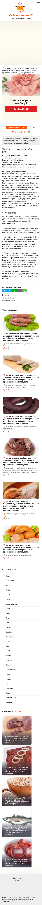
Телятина (9, 688)
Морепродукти (11, 604)
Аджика (9, 656)
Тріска (8, 679)
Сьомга (9, 674)
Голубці (9, 641)
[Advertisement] (21, 43)
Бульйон (9, 660)
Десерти (9, 627)
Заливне (9, 665)
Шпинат (9, 702)
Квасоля (9, 693)
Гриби (8, 609)
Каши (8, 613)
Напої (8, 623)
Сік (7, 684)
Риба (8, 590)
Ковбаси (9, 632)
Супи (8, 618)
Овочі (8, 599)
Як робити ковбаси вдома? (16, 128)
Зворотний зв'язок (17, 880)
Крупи (8, 585)
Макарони (10, 580)
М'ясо (8, 595)
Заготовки (10, 637)
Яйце (8, 576)
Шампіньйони (11, 698)
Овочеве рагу (11, 670)
